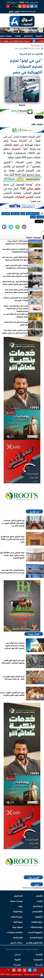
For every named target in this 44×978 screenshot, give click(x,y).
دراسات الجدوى (16, 942)
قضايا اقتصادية (36, 937)
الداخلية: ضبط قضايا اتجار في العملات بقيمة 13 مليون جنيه (15, 299)
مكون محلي (34, 188)
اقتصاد (18, 35)
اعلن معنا (39, 964)
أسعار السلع (38, 906)
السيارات (20, 196)
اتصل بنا (17, 964)
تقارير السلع (17, 937)
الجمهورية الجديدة (35, 932)
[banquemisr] (22, 425)
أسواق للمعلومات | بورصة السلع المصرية (22, 948)
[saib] (22, 461)
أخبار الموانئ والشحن (34, 942)
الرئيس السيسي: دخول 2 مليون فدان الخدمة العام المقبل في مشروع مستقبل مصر (15, 333)
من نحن (18, 954)
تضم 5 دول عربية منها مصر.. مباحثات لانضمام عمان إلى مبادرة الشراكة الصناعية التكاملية (16, 308)
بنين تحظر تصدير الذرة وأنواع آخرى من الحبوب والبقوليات (15, 315)
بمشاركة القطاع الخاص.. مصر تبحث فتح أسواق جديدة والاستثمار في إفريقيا (15, 258)
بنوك (20, 906)
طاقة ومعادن (37, 911)
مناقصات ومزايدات (14, 932)
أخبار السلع (28, 35)
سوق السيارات (35, 45)
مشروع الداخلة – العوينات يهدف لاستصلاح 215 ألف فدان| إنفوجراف (16, 242)
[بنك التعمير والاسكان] (22, 373)
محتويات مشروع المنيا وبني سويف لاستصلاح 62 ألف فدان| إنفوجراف (16, 266)
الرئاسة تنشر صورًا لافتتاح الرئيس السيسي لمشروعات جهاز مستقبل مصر (15, 274)
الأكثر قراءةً (33, 634)
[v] (22, 206)
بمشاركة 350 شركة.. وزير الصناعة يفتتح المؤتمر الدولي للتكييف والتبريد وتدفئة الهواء (15, 284)
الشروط (18, 959)
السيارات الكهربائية (32, 213)
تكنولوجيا (39, 916)
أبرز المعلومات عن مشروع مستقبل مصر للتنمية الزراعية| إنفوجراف (15, 250)
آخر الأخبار (34, 511)
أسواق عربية (17, 926)
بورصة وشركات (36, 926)
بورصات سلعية (16, 900)
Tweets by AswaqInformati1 (33, 888)
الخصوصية (38, 959)
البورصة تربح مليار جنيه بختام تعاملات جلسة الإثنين (16, 323)
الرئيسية (39, 35)
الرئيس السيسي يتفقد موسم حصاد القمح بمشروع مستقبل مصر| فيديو (16, 290)
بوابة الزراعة (17, 911)
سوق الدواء (17, 921)
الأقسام (39, 895)
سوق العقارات (37, 921)
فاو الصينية (5, 213)
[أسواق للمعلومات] (22, 496)
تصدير (29, 196)
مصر (16, 144)
